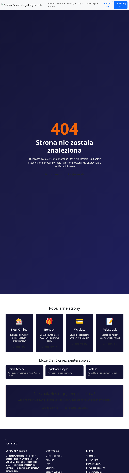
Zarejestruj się (121, 5)
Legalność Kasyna (58, 369)
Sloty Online (19, 330)
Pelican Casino (51, 5)
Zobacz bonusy (49, 346)
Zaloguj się (107, 5)
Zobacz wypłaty (79, 343)
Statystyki (50, 467)
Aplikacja (90, 455)
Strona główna (53, 174)
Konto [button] (60, 3)
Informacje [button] (90, 3)
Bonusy (49, 330)
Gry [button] (80, 3)
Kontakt (92, 369)
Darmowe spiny (93, 463)
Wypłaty (79, 330)
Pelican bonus (93, 459)
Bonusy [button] (70, 3)
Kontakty (50, 459)
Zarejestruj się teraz (76, 407)
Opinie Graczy (16, 369)
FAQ (48, 463)
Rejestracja (109, 330)
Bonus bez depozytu (96, 467)
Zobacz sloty (19, 346)
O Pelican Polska (54, 455)
